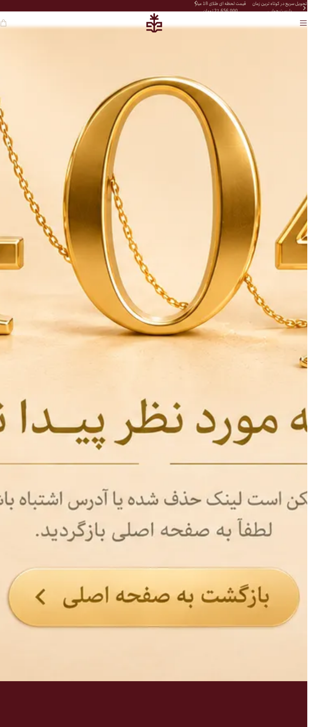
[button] (195, 3)
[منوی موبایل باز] (303, 23)
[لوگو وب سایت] (153, 22)
